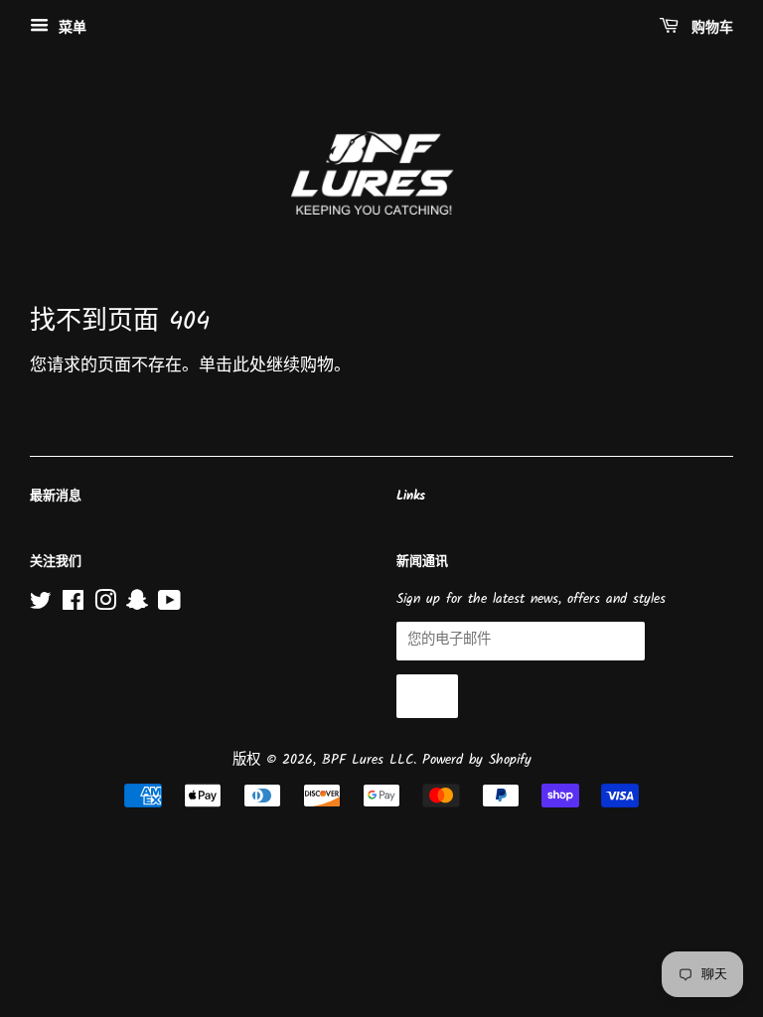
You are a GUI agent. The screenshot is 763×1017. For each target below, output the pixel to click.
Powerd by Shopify (477, 760)
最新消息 (55, 496)
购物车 (710, 28)
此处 (249, 366)
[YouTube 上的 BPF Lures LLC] (169, 605)
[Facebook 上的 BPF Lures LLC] (73, 605)
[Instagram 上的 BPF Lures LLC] (105, 605)
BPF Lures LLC (367, 760)
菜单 (70, 28)
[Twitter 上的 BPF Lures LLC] (41, 605)
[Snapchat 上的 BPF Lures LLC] (137, 605)
